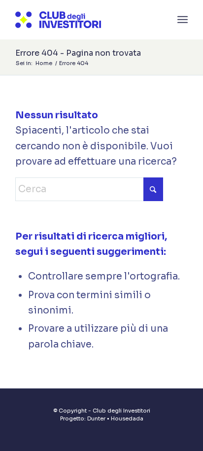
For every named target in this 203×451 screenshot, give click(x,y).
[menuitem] (182, 20)
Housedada (127, 418)
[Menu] (182, 20)
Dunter (96, 418)
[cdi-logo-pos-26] (84, 19)
